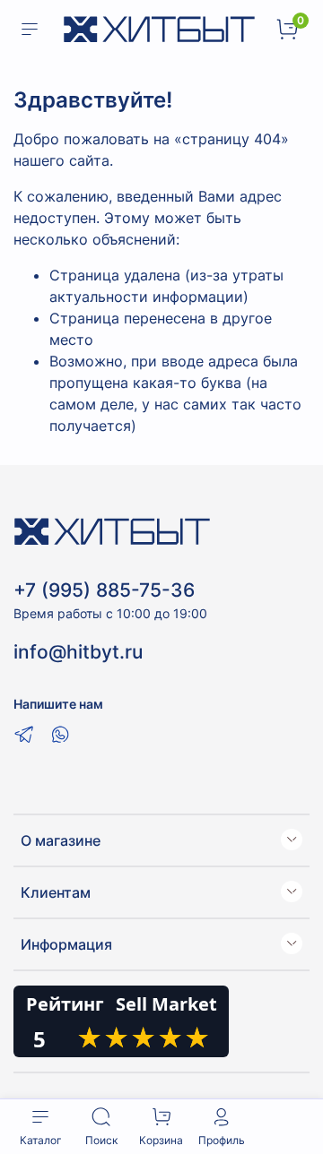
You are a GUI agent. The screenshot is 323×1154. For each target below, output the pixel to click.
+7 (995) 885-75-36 (104, 590)
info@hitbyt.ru (78, 652)
